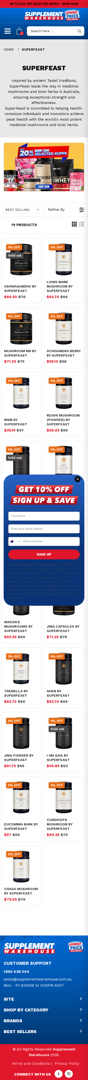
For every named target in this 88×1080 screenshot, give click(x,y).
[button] (22, 210)
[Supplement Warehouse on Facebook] (59, 1074)
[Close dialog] (78, 479)
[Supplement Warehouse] (44, 16)
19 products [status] (24, 225)
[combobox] (15, 541)
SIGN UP (44, 554)
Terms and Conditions (30, 1063)
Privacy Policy (67, 1063)
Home (9, 49)
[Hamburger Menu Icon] (7, 33)
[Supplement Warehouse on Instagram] (69, 1074)
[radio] (74, 225)
